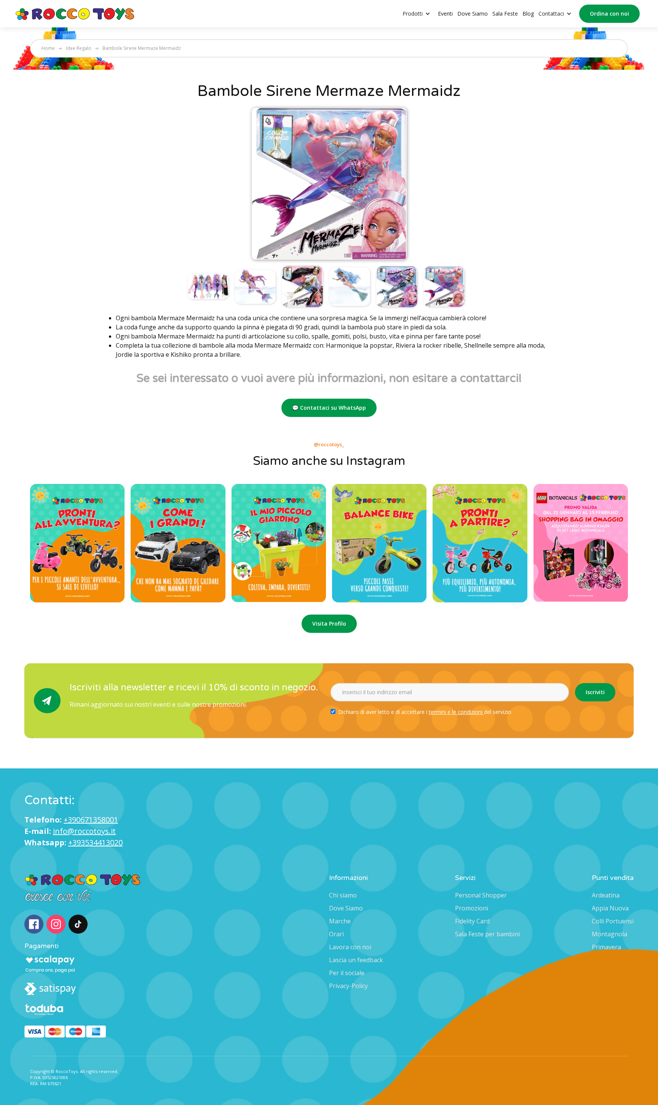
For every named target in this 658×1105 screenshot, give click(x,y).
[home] (75, 13)
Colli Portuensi (613, 921)
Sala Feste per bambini (487, 934)
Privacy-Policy (348, 986)
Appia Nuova (610, 908)
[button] (420, 14)
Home (48, 48)
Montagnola (609, 934)
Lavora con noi (350, 947)
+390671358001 (91, 819)
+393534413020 (95, 842)
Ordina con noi (609, 13)
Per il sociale (346, 973)
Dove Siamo (472, 13)
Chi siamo (343, 895)
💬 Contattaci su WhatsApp (329, 407)
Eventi (445, 13)
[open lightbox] (329, 184)
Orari (336, 934)
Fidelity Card (472, 921)
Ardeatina (606, 895)
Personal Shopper (481, 895)
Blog (528, 13)
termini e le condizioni (456, 711)
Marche (340, 921)
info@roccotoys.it (84, 831)
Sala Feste (505, 13)
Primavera (606, 947)
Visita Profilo (329, 623)
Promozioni (471, 908)
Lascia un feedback (356, 960)
